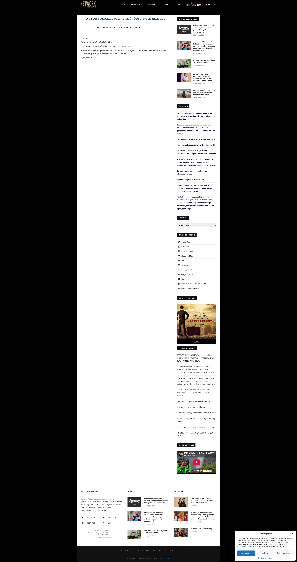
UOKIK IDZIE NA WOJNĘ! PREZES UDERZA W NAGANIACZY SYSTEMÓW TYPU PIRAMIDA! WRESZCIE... (194, 393)
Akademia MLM (187, 256)
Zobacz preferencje (284, 553)
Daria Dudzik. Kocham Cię (201, 529)
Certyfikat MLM (187, 274)
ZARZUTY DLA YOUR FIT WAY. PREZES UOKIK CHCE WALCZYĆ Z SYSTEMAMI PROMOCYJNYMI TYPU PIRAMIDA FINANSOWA (195, 358)
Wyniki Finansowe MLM (190, 288)
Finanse (164, 5)
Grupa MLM (185, 242)
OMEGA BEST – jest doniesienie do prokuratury (195, 401)
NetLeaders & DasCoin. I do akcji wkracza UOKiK (195, 427)
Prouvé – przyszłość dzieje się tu (190, 179)
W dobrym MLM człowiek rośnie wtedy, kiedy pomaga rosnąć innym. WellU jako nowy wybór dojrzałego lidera (202, 515)
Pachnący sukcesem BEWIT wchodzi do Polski (196, 145)
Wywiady (135, 5)
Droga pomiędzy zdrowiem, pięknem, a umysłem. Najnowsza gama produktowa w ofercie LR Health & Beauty (195, 188)
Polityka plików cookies (264, 558)
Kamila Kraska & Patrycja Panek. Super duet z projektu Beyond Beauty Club (202, 500)
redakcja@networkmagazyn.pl (103, 537)
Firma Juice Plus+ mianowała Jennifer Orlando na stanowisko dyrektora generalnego (202, 77)
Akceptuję (246, 553)
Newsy (123, 5)
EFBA (183, 260)
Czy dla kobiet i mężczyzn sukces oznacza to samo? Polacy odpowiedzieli (204, 92)
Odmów (265, 553)
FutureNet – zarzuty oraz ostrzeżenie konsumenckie (196, 413)
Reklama (177, 5)
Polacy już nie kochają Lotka (96, 42)
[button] (292, 533)
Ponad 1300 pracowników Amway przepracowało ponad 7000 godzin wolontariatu (203, 29)
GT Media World (167, 559)
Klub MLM (185, 279)
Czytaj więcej (85, 57)
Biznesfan (185, 247)
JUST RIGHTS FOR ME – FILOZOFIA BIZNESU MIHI (196, 139)
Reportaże (150, 5)
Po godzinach (85, 38)
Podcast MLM (186, 270)
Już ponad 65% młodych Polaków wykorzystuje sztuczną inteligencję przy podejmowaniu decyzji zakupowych (204, 46)
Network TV (185, 265)
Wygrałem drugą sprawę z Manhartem (191, 407)
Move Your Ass (187, 251)
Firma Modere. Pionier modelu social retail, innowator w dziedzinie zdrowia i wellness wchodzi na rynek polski (195, 116)
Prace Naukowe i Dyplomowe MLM (194, 284)
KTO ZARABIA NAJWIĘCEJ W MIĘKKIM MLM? (204, 61)
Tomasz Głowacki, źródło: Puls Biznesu (118, 27)
